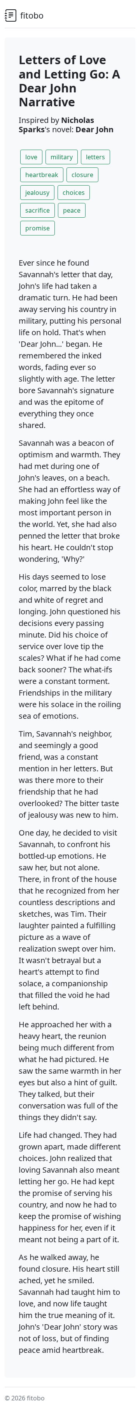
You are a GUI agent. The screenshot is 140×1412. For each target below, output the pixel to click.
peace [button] (71, 210)
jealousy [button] (37, 192)
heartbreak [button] (41, 175)
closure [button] (82, 175)
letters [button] (95, 157)
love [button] (31, 157)
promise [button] (37, 228)
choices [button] (74, 192)
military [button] (62, 157)
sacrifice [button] (37, 210)
